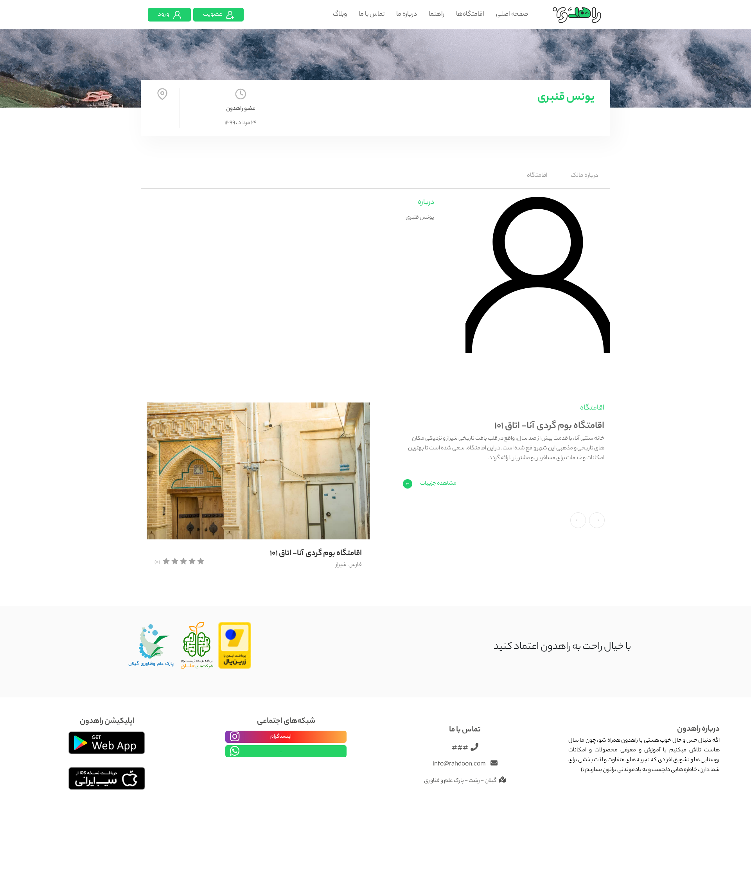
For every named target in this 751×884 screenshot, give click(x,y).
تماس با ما (371, 14)
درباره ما (406, 14)
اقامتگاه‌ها (470, 14)
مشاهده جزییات (438, 484)
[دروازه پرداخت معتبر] (235, 645)
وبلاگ (340, 14)
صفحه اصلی (512, 14)
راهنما (436, 14)
